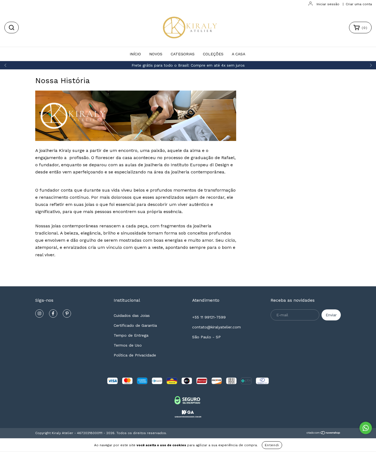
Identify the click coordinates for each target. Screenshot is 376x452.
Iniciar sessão (328, 4)
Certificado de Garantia (135, 325)
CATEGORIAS (183, 54)
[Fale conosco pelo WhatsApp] (365, 428)
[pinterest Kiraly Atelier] (67, 313)
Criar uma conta (359, 4)
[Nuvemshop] (323, 433)
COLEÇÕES (213, 54)
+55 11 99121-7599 (209, 317)
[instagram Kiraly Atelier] (39, 313)
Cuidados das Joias (132, 315)
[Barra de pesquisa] (11, 27)
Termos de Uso (128, 345)
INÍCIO (135, 54)
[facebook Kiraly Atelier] (53, 313)
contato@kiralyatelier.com (216, 327)
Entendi (272, 445)
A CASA (238, 54)
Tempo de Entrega (131, 335)
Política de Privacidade (135, 355)
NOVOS (155, 54)
